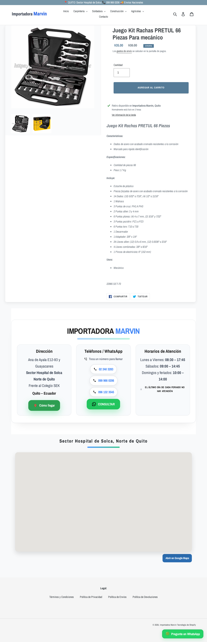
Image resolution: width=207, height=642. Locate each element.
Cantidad (118, 65)
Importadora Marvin (168, 624)
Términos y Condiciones (61, 597)
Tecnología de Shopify (186, 624)
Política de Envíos (117, 597)
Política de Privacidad (91, 597)
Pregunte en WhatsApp (183, 633)
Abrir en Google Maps (177, 558)
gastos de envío (124, 51)
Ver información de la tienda (124, 115)
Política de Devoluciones (145, 597)
